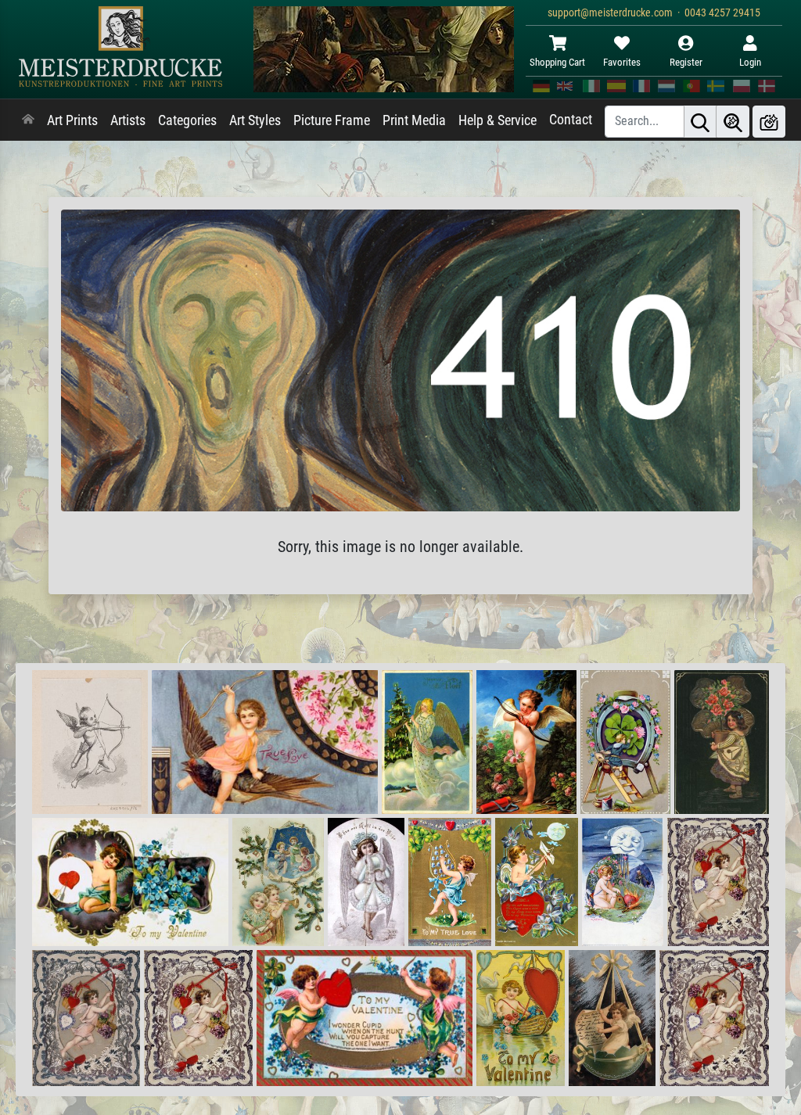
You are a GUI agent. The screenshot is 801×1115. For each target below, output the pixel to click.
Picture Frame (331, 120)
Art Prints (72, 120)
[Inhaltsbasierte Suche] (733, 122)
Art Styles (255, 120)
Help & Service (497, 120)
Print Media (414, 120)
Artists (127, 120)
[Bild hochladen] (769, 122)
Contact (570, 119)
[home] (28, 120)
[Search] (700, 122)
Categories (187, 120)
